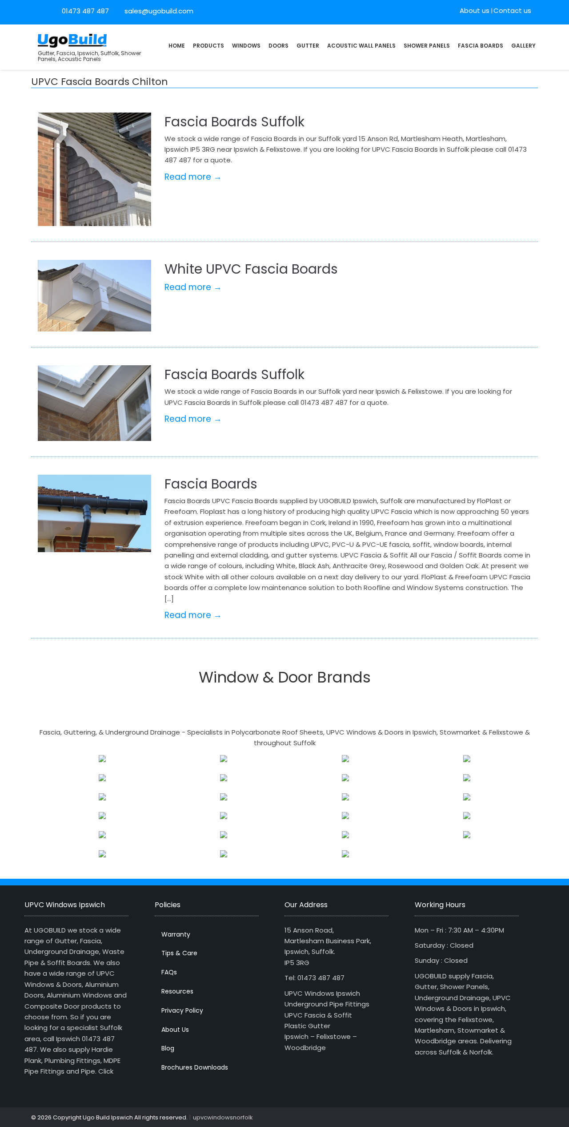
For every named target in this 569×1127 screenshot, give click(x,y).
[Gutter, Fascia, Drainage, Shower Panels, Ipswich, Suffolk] (72, 39)
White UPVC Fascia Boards (251, 269)
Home (176, 45)
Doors (278, 45)
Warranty (175, 934)
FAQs (169, 972)
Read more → (193, 177)
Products (208, 45)
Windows (246, 45)
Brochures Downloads (194, 1067)
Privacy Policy (182, 1010)
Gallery (523, 45)
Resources (177, 991)
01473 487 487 (85, 11)
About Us (175, 1029)
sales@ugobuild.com (158, 11)
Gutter (308, 45)
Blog (167, 1048)
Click (105, 1071)
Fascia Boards (480, 45)
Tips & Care (179, 953)
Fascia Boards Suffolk (234, 121)
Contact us (512, 10)
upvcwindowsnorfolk (223, 1117)
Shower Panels (427, 45)
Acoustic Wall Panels (361, 45)
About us (474, 10)
